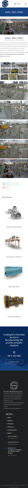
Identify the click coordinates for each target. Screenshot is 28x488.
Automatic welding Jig (14, 316)
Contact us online (14, 362)
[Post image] (14, 213)
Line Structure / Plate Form (14, 257)
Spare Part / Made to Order (14, 227)
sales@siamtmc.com (13, 442)
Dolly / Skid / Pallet (14, 287)
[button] (25, 3)
